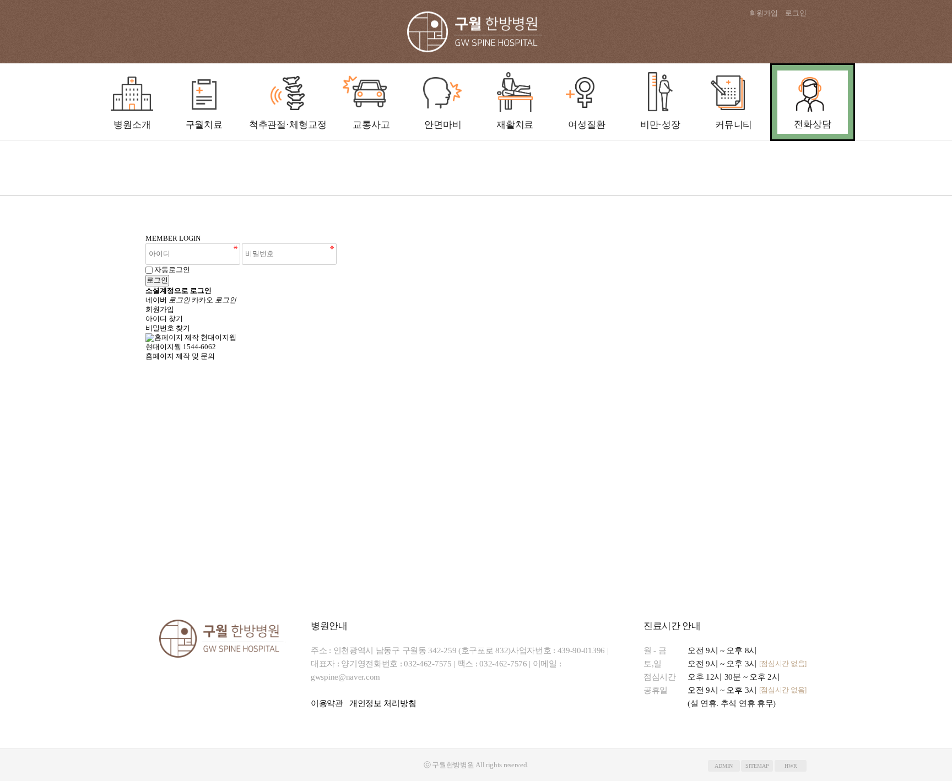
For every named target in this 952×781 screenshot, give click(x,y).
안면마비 (442, 125)
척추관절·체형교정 (288, 125)
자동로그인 (172, 269)
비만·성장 (660, 125)
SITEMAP (757, 766)
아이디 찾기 (164, 318)
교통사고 (371, 125)
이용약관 (327, 703)
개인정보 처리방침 (382, 703)
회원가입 (763, 13)
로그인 (796, 13)
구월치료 (204, 125)
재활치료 (514, 125)
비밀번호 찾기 (167, 328)
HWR (791, 766)
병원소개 (131, 125)
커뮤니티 (733, 125)
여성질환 (586, 125)
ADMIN (724, 766)
